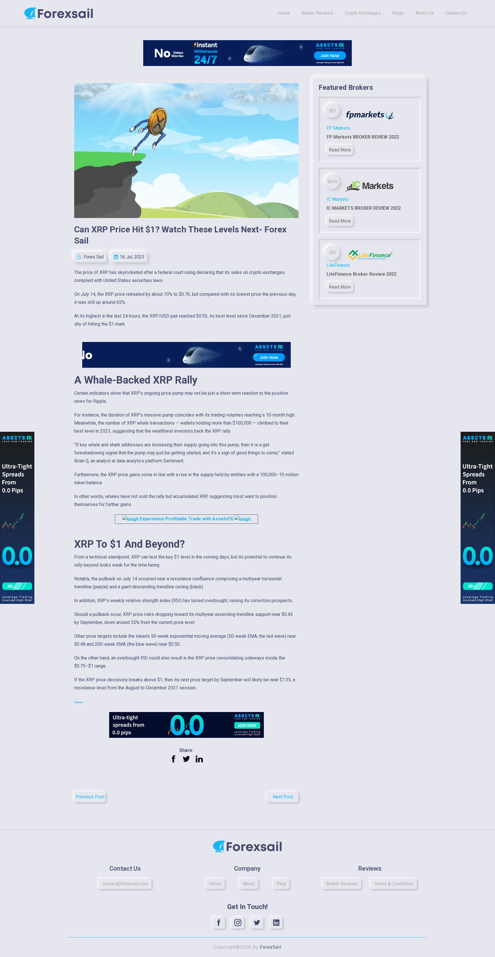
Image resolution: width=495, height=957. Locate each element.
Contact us (456, 13)
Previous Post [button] (90, 797)
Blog (281, 883)
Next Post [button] (283, 797)
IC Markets (338, 199)
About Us (424, 13)
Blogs (398, 13)
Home (284, 13)
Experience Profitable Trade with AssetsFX (186, 519)
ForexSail (270, 947)
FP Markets (338, 128)
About (249, 883)
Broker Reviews (317, 13)
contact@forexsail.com (125, 883)
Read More (340, 150)
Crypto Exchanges (363, 13)
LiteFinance (338, 265)
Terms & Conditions (393, 883)
